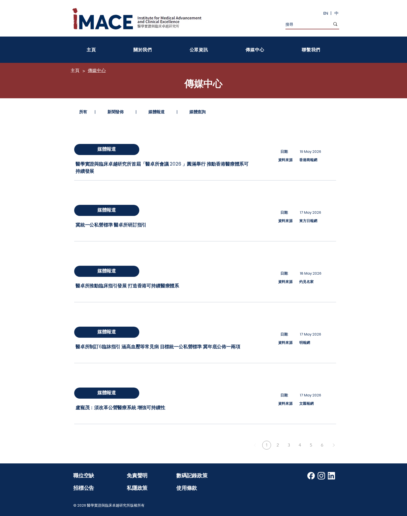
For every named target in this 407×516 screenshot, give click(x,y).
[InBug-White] (331, 475)
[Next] (333, 445)
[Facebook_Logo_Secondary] (311, 475)
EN (325, 13)
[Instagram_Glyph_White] (321, 475)
